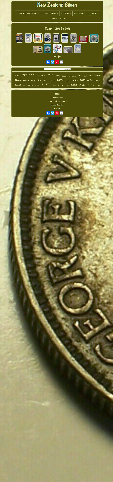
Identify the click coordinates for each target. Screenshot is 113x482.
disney (41, 75)
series (33, 80)
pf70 (60, 84)
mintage (26, 80)
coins (97, 75)
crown (97, 80)
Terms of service (57, 105)
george (37, 85)
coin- (67, 85)
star (82, 79)
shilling (30, 85)
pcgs (54, 85)
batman (64, 76)
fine (24, 85)
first (39, 80)
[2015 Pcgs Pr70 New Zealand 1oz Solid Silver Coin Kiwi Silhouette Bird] (78, 49)
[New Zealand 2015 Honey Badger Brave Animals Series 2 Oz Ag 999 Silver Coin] (19, 38)
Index (57, 94)
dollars (17, 76)
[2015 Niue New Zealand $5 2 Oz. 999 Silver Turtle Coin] (94, 39)
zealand (28, 75)
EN (55, 109)
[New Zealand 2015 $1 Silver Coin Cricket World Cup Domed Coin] (68, 50)
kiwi (80, 75)
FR (59, 109)
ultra (91, 76)
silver (46, 84)
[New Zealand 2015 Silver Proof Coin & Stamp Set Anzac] (65, 38)
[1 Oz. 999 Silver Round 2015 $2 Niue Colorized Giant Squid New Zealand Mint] (48, 38)
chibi (74, 84)
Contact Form (57, 97)
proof (90, 84)
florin (46, 80)
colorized (52, 80)
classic (82, 85)
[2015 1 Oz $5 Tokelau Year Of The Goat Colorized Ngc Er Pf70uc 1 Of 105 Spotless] (38, 38)
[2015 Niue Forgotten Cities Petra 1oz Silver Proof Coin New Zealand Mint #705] (38, 49)
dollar (89, 80)
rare (58, 75)
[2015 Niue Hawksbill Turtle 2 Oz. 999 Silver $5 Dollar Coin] (47, 49)
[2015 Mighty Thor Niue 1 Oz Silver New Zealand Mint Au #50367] (73, 38)
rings (98, 85)
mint (18, 84)
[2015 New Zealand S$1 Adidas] (56, 38)
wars (60, 79)
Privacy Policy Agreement (57, 101)
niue (18, 79)
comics (74, 80)
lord (85, 76)
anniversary (72, 76)
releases (67, 80)
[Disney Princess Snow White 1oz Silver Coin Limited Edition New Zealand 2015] (57, 49)
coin (50, 75)
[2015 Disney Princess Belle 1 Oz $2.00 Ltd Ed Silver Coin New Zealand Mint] (83, 39)
